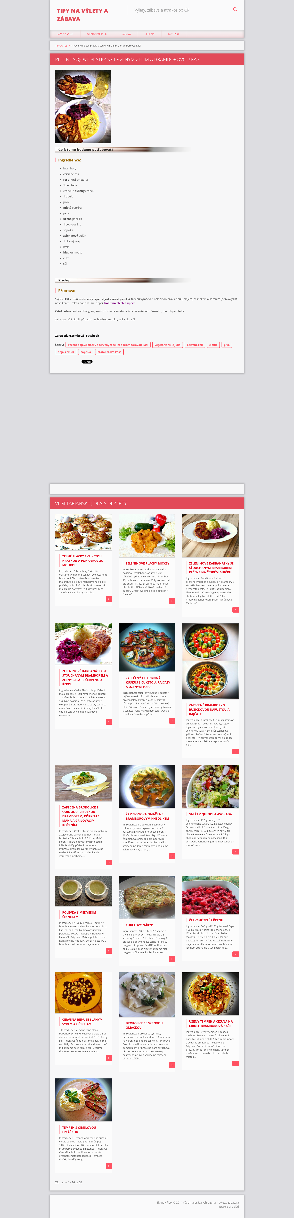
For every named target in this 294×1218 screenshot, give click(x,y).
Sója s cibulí (66, 352)
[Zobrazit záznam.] (83, 549)
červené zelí (195, 345)
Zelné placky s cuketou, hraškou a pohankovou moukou (82, 560)
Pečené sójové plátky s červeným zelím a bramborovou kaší (108, 345)
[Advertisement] (147, 400)
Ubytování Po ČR (97, 33)
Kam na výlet (65, 33)
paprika (85, 352)
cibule (213, 345)
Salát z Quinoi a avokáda (210, 814)
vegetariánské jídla (168, 345)
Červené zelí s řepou (206, 920)
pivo (227, 345)
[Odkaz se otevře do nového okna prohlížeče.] (83, 106)
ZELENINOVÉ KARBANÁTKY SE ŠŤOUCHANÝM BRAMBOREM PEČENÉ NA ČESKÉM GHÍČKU (211, 567)
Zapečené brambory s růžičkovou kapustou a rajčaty (209, 709)
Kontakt (173, 33)
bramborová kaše (109, 352)
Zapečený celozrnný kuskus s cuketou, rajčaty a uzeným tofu (148, 682)
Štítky (59, 345)
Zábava (126, 33)
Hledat (235, 10)
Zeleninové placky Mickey (147, 563)
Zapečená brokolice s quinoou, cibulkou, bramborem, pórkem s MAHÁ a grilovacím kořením (81, 816)
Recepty (149, 33)
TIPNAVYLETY (62, 45)
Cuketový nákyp (139, 925)
